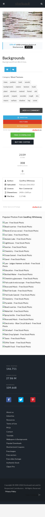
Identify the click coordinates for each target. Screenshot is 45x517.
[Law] (13, 222)
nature (18, 87)
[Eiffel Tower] (16, 342)
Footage (23, 126)
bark (20, 82)
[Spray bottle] (16, 315)
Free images (11, 451)
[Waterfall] (15, 311)
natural (21, 91)
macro (6, 100)
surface (13, 100)
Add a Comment (31, 110)
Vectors (23, 122)
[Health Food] (16, 346)
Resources (10, 420)
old (35, 91)
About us (10, 412)
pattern (13, 82)
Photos (24, 117)
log (29, 100)
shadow (22, 100)
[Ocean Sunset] (17, 255)
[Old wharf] (15, 330)
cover (35, 100)
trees (5, 82)
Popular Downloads (14, 443)
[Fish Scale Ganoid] (18, 294)
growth (6, 96)
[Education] (15, 270)
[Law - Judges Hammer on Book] (22, 265)
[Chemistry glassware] (20, 278)
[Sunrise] (14, 247)
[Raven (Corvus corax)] (20, 230)
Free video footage (13, 459)
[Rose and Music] (18, 286)
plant (5, 91)
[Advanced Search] (41, 3)
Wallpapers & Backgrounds (16, 439)
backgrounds (8, 87)
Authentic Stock (12, 463)
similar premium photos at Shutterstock (22, 45)
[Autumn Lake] (16, 239)
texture (26, 87)
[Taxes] (13, 338)
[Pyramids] (15, 303)
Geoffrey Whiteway (27, 181)
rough (31, 96)
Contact (9, 432)
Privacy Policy (10, 491)
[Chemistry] (15, 251)
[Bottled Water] (17, 274)
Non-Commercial (25, 188)
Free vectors (11, 455)
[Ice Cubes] (15, 234)
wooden (23, 96)
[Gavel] (13, 259)
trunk (34, 87)
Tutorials (9, 435)
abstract (13, 91)
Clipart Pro (10, 467)
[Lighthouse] (16, 243)
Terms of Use (11, 424)
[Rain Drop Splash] (18, 334)
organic (14, 96)
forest (29, 91)
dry (37, 96)
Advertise (10, 416)
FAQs (8, 427)
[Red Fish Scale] (17, 290)
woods (27, 82)
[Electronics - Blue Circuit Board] (22, 325)
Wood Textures (17, 77)
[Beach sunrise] (17, 226)
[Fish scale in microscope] (21, 282)
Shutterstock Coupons (15, 447)
